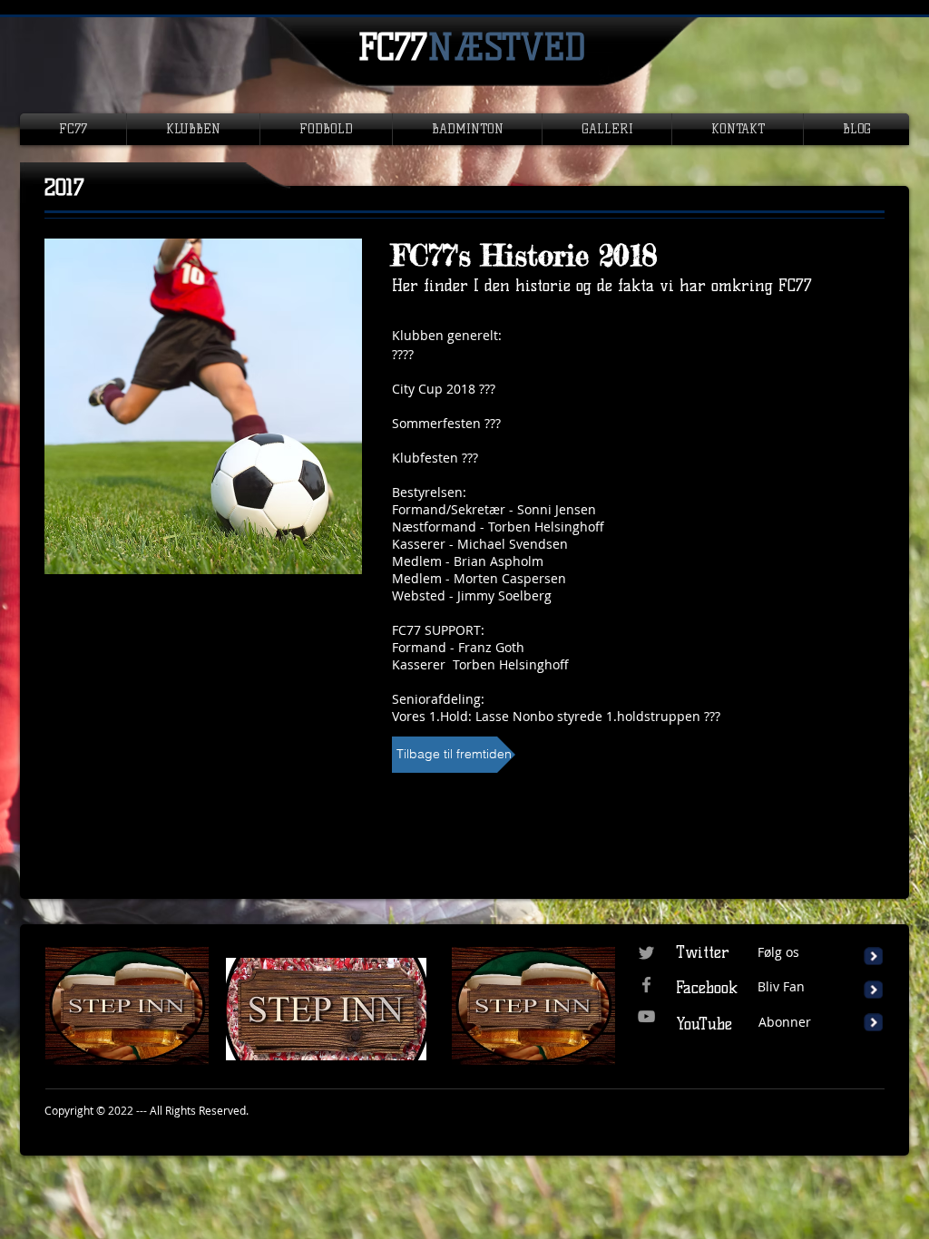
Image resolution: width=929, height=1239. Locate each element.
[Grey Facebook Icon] (646, 984)
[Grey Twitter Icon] (646, 952)
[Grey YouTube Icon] (646, 1016)
